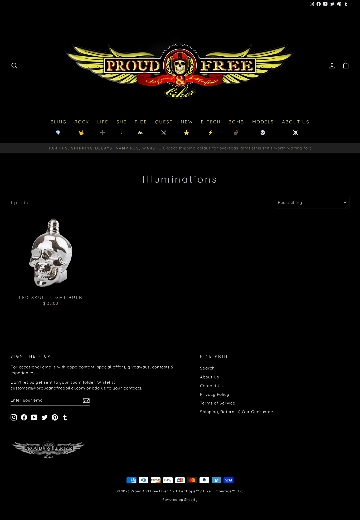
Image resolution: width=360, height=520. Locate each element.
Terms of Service (217, 403)
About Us (209, 376)
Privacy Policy (214, 394)
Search (207, 368)
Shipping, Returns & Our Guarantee (236, 411)
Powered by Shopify (180, 499)
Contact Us (211, 385)
